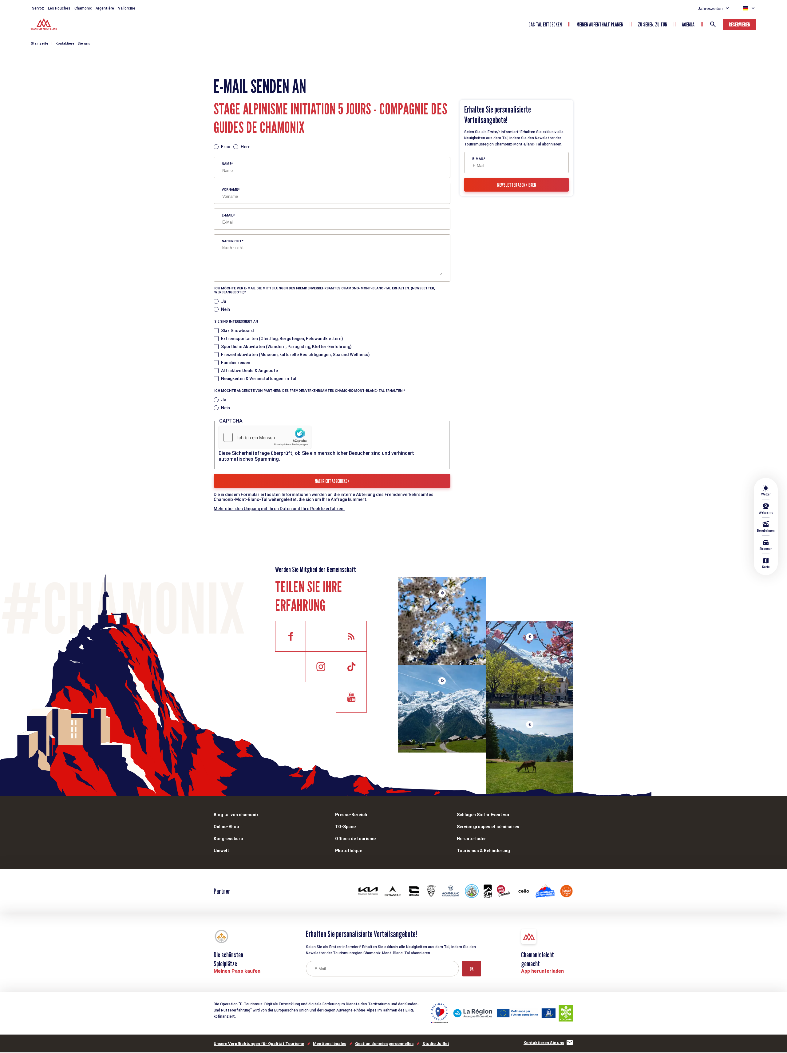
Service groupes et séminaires (488, 826)
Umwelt (221, 850)
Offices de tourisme (355, 838)
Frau (225, 146)
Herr (245, 146)
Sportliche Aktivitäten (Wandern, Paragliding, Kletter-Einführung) (286, 346)
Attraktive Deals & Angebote (249, 370)
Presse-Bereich (351, 814)
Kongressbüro (228, 838)
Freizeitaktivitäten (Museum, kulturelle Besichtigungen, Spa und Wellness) (295, 354)
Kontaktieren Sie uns (73, 44)
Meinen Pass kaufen (237, 971)
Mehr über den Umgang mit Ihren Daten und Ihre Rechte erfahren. (279, 508)
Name (226, 164)
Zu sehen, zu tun (652, 24)
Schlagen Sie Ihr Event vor (483, 814)
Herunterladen (472, 838)
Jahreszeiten (710, 8)
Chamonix (83, 8)
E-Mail (227, 215)
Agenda (688, 24)
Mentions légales (329, 1043)
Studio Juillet (435, 1043)
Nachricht (232, 241)
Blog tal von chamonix (236, 814)
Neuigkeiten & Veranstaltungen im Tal (258, 378)
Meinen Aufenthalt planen (599, 24)
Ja (223, 301)
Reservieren (739, 24)
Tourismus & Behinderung (483, 850)
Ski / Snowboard (237, 330)
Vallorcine (126, 8)
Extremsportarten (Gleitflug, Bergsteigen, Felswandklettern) (282, 338)
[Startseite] (44, 25)
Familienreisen (235, 362)
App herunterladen (542, 971)
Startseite (39, 44)
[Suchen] (713, 24)
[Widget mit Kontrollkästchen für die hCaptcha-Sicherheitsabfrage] (265, 437)
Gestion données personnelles (384, 1043)
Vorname (230, 190)
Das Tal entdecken (545, 24)
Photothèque (348, 850)
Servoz (38, 8)
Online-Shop (226, 826)
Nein (225, 309)
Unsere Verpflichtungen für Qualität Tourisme (259, 1043)
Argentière (105, 8)
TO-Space (345, 826)
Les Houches (59, 8)
